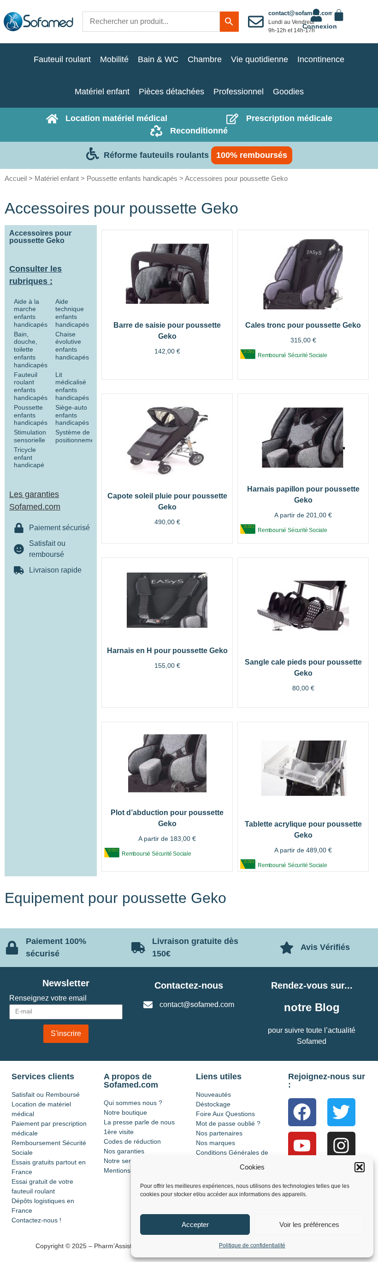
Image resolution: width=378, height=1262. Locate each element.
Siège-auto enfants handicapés (72, 415)
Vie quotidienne (259, 59)
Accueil (16, 178)
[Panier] (338, 15)
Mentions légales (128, 1170)
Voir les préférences (309, 1224)
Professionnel (238, 91)
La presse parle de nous (139, 1122)
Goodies (288, 91)
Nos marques (215, 1142)
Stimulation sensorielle (30, 436)
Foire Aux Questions (225, 1113)
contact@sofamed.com (301, 13)
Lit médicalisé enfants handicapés (72, 386)
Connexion (319, 26)
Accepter (195, 1224)
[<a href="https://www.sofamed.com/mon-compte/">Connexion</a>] (316, 15)
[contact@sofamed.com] (256, 21)
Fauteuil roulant (62, 59)
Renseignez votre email (48, 998)
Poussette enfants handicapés (132, 178)
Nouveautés (213, 1094)
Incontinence (320, 59)
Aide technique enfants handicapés (72, 313)
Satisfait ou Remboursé (46, 1094)
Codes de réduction (132, 1141)
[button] (359, 1167)
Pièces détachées (171, 91)
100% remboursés (251, 155)
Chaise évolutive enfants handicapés (72, 345)
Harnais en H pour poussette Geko (167, 650)
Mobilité (114, 59)
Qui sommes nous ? (133, 1102)
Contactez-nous (188, 985)
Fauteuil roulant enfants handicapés (30, 386)
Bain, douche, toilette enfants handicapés (30, 349)
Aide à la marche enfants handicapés (30, 313)
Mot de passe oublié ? (228, 1123)
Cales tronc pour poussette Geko (303, 325)
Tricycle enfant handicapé (29, 457)
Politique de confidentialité (252, 1245)
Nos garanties (124, 1151)
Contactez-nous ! (36, 1220)
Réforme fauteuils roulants (156, 155)
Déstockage (213, 1104)
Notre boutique (125, 1112)
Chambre (205, 59)
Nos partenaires (219, 1133)
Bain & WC (158, 59)
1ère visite (119, 1131)
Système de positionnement (77, 436)
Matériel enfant (102, 91)
